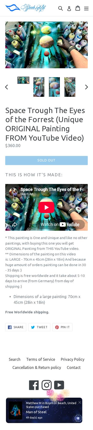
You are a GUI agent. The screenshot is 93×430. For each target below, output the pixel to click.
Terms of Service (40, 359)
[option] (23, 80)
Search (15, 359)
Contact (74, 367)
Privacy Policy (72, 359)
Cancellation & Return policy (36, 367)
